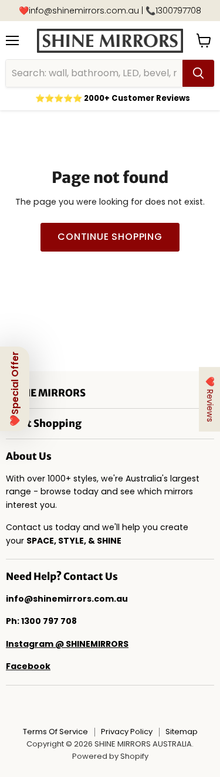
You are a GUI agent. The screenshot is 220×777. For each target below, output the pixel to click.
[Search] (198, 73)
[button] (14, 389)
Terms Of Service (55, 731)
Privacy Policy (127, 731)
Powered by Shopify (110, 756)
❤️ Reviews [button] (210, 399)
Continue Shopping (110, 236)
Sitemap (181, 731)
